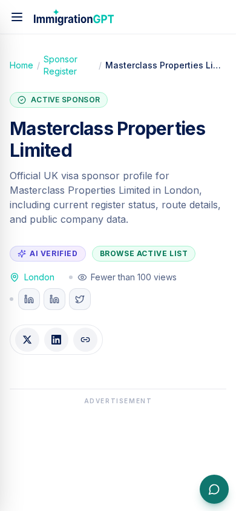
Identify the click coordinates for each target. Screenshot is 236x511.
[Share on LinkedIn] (56, 340)
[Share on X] (27, 340)
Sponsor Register (60, 65)
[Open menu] (17, 17)
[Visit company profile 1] (29, 299)
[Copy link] (85, 340)
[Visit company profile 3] (80, 299)
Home (21, 65)
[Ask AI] (214, 489)
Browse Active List (144, 253)
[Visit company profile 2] (54, 299)
